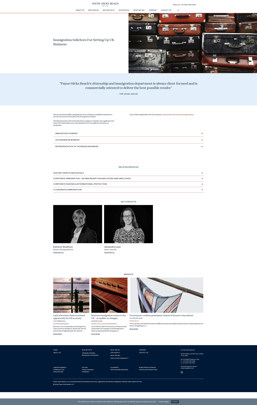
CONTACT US (143, 352)
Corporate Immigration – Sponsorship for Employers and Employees (92, 178)
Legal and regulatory (59, 367)
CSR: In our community (119, 358)
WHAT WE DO (115, 350)
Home (55, 350)
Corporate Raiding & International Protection (80, 184)
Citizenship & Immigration (67, 190)
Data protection (58, 371)
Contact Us (166, 10)
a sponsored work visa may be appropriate (178, 114)
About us (57, 352)
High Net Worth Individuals (68, 173)
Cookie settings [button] (164, 401)
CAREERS (142, 350)
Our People (124, 10)
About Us (80, 10)
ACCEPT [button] (175, 401)
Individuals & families (88, 353)
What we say (139, 10)
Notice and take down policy (119, 369)
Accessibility (114, 367)
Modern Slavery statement (147, 367)
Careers (153, 10)
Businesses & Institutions (90, 355)
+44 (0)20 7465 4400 (188, 363)
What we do (93, 10)
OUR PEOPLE (115, 352)
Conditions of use (58, 369)
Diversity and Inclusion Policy (148, 369)
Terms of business (88, 369)
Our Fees (85, 367)
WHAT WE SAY (115, 355)
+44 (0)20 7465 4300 (188, 361)
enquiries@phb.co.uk (187, 368)
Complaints (85, 371)
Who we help (109, 10)
